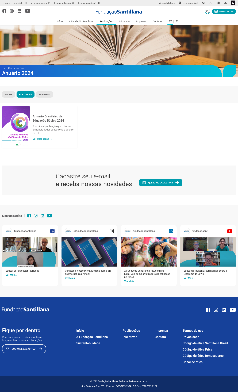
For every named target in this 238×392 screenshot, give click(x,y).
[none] (218, 3)
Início (60, 21)
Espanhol (44, 94)
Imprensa (141, 21)
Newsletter (226, 11)
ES (177, 21)
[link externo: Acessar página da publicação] (30, 252)
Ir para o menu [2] (40, 3)
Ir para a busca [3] (64, 3)
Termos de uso (193, 330)
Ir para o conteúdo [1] (15, 3)
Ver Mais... (11, 275)
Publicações (106, 21)
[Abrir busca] (207, 11)
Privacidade (191, 337)
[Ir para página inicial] (119, 12)
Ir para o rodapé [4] (89, 3)
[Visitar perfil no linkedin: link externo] (19, 11)
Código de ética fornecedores (203, 356)
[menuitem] (15, 3)
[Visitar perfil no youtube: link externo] (27, 11)
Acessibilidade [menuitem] (167, 3)
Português (25, 94)
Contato (157, 21)
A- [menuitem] (211, 3)
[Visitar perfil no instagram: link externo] (12, 11)
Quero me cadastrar (160, 182)
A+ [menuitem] (204, 3)
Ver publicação (41, 138)
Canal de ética (193, 362)
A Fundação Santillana (81, 21)
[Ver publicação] (16, 127)
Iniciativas (124, 21)
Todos (8, 94)
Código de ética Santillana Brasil (205, 343)
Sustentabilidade (88, 343)
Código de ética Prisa (197, 349)
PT (170, 21)
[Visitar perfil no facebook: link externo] (4, 11)
